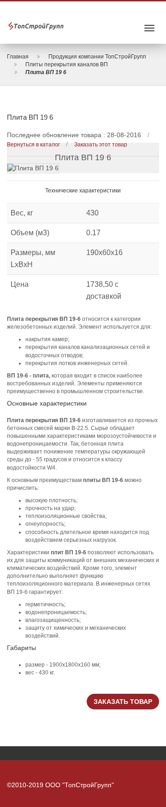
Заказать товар (123, 701)
